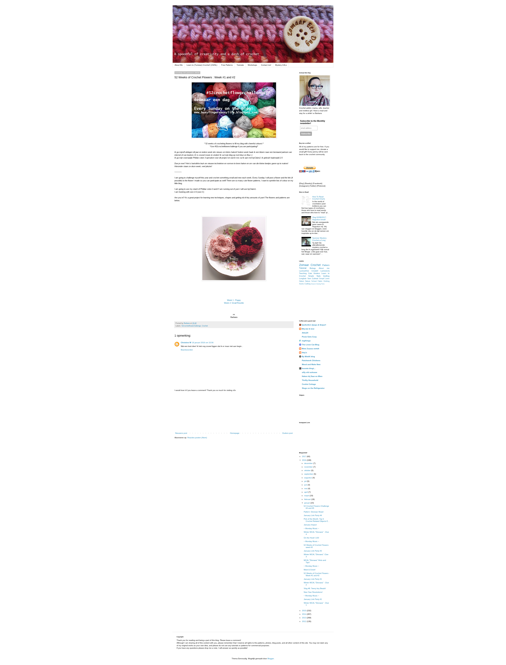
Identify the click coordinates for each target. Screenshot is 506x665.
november (308, 467)
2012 (304, 621)
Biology (313, 268)
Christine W (186, 342)
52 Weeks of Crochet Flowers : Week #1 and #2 (316, 574)
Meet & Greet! (309, 570)
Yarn (309, 278)
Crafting (307, 284)
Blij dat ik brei (308, 329)
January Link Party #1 (313, 579)
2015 (304, 610)
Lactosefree (304, 271)
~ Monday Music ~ (311, 528)
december (308, 463)
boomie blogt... (308, 368)
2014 (304, 614)
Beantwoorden (187, 350)
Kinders (317, 273)
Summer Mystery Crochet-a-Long (319, 239)
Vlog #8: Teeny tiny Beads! (315, 588)
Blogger (270, 658)
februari (307, 499)
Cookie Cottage (309, 384)
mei (306, 488)
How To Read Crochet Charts (318, 198)
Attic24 (305, 333)
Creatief (315, 271)
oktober (307, 470)
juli (305, 481)
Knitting (326, 281)
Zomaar (304, 265)
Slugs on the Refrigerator (313, 388)
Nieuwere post (181, 433)
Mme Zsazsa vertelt (310, 349)
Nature (307, 281)
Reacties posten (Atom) (197, 438)
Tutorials (240, 65)
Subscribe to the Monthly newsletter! (312, 122)
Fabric (320, 281)
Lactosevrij (324, 271)
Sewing (318, 284)
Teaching (303, 273)
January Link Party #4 (313, 515)
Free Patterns (227, 65)
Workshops (252, 65)
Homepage (234, 433)
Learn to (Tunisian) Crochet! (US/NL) (202, 65)
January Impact (310, 525)
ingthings (306, 341)
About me (324, 268)
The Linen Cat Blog (310, 345)
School (314, 281)
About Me (179, 65)
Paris (323, 284)
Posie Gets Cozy (309, 337)
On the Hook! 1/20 (311, 538)
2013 (304, 618)
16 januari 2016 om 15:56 (202, 342)
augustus (308, 478)
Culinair (315, 278)
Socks (301, 284)
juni (306, 485)
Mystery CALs (281, 65)
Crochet (205, 326)
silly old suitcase (309, 372)
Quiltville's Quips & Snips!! (314, 325)
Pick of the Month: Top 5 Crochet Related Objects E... (316, 520)
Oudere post (287, 433)
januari (307, 503)
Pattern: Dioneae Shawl (313, 512)
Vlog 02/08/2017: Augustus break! (319, 218)
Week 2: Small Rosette (234, 303)
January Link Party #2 (313, 551)
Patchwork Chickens (311, 360)
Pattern (325, 265)
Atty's (304, 352)
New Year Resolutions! (313, 592)
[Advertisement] (234, 411)
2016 (304, 460)
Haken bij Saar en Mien (312, 376)
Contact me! (266, 65)
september (309, 474)
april (306, 492)
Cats (310, 273)
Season (313, 284)
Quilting (326, 276)
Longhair (302, 278)
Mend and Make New (311, 364)
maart (307, 496)
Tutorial (302, 268)
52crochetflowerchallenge (191, 326)
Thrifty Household (310, 380)
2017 (304, 456)
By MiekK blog (308, 356)
